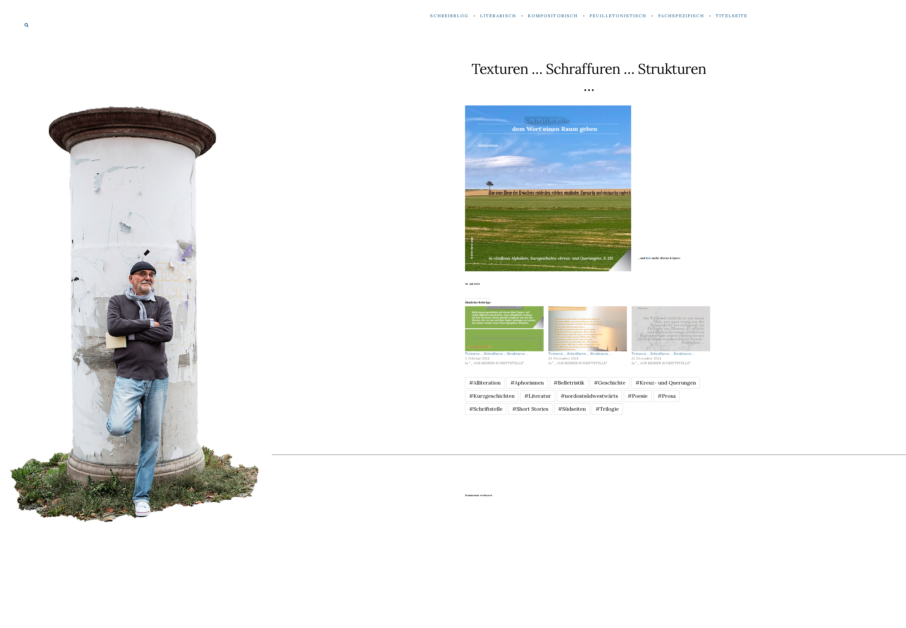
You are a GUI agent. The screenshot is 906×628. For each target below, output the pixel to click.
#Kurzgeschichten (492, 396)
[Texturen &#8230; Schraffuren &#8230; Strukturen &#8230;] (504, 328)
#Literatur (537, 396)
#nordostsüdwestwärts (589, 396)
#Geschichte (609, 382)
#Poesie (638, 396)
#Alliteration (485, 382)
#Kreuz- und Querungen (665, 382)
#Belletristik (569, 382)
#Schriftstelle (486, 409)
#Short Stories (530, 409)
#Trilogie (607, 409)
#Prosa (667, 396)
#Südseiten (572, 409)
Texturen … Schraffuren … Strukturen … (496, 354)
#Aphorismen (527, 382)
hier (648, 258)
